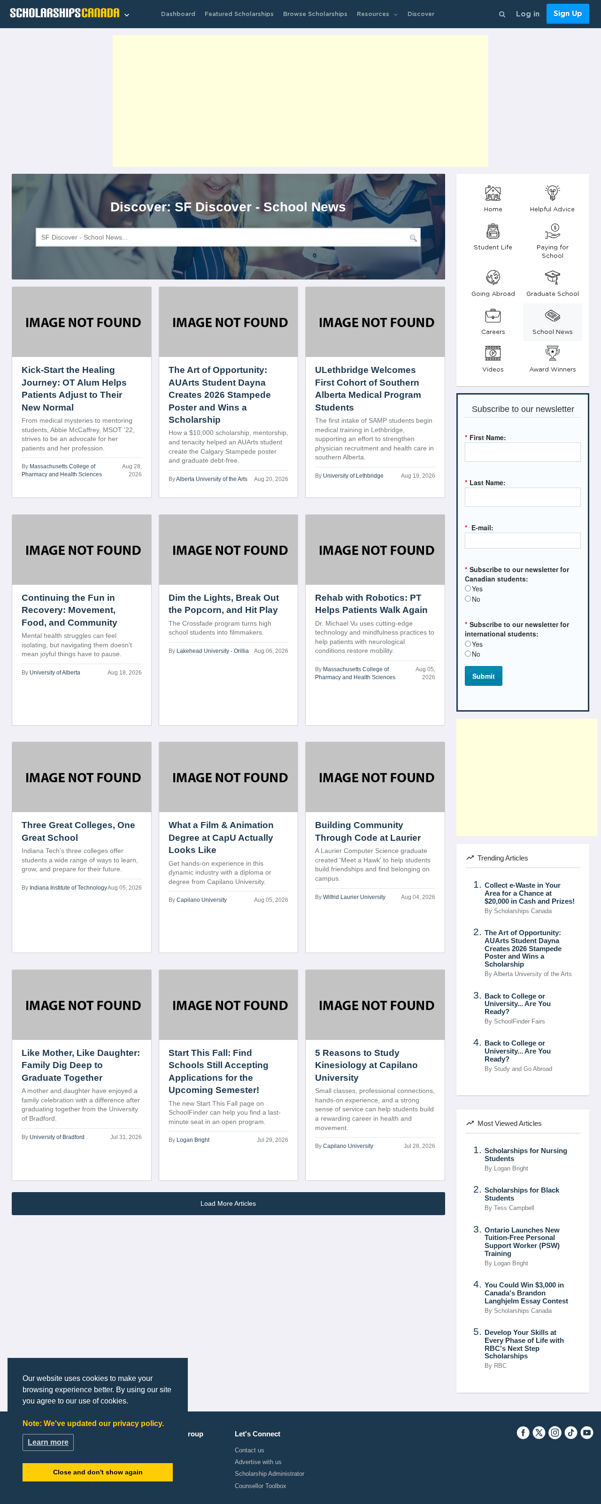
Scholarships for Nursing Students (526, 1155)
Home (493, 209)
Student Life (493, 247)
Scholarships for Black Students (522, 1194)
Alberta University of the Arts (211, 479)
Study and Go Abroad (523, 1069)
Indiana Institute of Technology (68, 887)
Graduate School (552, 294)
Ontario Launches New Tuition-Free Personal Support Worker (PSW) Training (522, 1241)
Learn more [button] (48, 1442)
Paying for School (553, 252)
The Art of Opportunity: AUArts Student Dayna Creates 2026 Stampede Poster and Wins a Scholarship (220, 395)
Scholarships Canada (523, 911)
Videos (493, 369)
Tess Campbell (514, 1208)
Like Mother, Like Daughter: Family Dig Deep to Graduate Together (81, 1065)
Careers (493, 332)
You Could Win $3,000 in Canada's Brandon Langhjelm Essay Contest (526, 1293)
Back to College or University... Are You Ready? (518, 1004)
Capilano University (202, 900)
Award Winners (552, 369)
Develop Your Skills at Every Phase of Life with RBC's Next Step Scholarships (524, 1344)
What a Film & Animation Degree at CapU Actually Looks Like (221, 837)
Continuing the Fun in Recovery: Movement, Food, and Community (69, 610)
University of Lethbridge (353, 476)
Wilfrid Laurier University (354, 897)
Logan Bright (193, 1140)
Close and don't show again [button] (98, 1472)
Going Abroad (493, 294)
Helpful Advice (552, 209)
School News (552, 332)
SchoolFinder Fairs (519, 1021)
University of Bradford (57, 1137)
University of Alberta (55, 672)
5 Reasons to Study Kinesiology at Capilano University (366, 1065)
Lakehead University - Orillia (213, 651)
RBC (500, 1366)
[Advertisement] (300, 101)
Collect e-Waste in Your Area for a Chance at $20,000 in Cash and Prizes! (530, 893)
